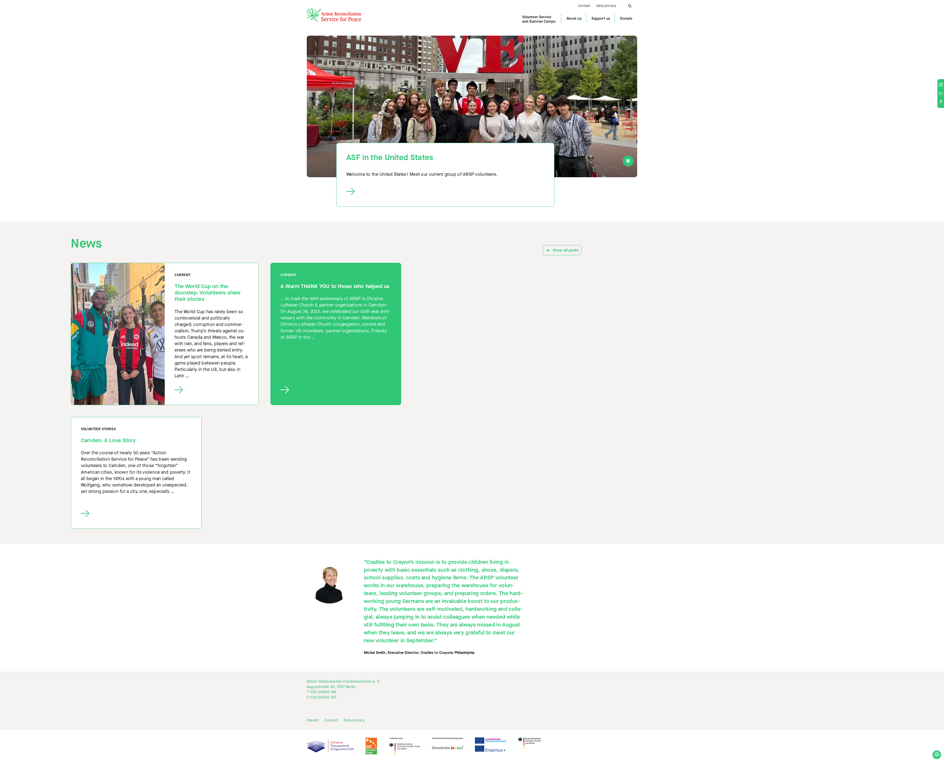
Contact (584, 6)
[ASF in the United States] (440, 192)
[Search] (629, 5)
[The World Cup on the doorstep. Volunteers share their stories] (212, 390)
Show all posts (565, 250)
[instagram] (941, 85)
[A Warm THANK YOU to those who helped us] (335, 390)
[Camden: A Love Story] (136, 514)
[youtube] (941, 93)
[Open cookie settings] (936, 754)
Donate (626, 18)
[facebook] (941, 102)
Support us (600, 18)
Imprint (313, 720)
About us (574, 18)
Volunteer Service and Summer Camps (539, 19)
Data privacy (606, 6)
